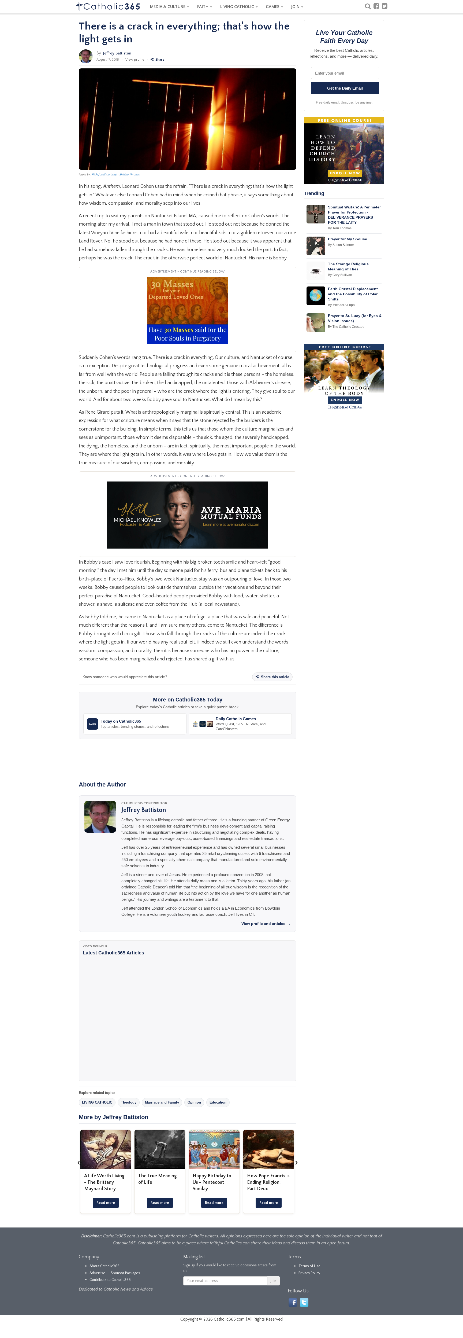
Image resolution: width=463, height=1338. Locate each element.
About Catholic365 (104, 1266)
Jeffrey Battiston (117, 53)
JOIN (296, 6)
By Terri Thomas (340, 228)
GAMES (273, 6)
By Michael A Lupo (341, 305)
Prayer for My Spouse (347, 239)
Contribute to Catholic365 (110, 1280)
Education (218, 1102)
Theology (128, 1102)
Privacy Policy (309, 1273)
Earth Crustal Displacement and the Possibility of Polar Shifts (353, 294)
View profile (134, 59)
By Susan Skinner (341, 245)
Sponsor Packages (125, 1273)
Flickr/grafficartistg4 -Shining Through (116, 174)
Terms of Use (309, 1266)
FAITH (203, 6)
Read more (105, 1203)
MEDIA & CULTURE (168, 6)
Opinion (194, 1102)
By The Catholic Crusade (346, 327)
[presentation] (78, 1162)
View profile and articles (266, 923)
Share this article (274, 677)
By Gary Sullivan (340, 275)
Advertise (97, 1273)
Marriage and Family (162, 1102)
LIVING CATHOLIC (237, 6)
